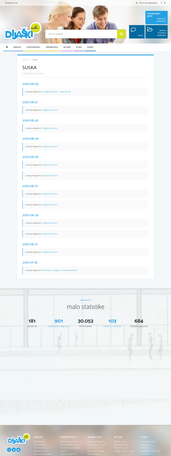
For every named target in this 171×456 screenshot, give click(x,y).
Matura (67, 47)
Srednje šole (52, 47)
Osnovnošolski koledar (69, 445)
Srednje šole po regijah (96, 445)
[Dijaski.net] (22, 32)
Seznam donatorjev (42, 448)
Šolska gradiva (40, 442)
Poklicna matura (121, 448)
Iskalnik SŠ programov (96, 442)
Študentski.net (11, 3)
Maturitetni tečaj (121, 445)
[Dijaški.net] (18, 440)
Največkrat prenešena (43, 454)
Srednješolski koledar (96, 451)
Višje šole (144, 454)
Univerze (144, 448)
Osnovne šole (33, 47)
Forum (90, 47)
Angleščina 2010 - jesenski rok (57, 92)
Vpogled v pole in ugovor (124, 451)
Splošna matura (120, 442)
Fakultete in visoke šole (150, 451)
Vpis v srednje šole (95, 448)
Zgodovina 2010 (50, 110)
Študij (79, 47)
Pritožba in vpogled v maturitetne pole (60, 270)
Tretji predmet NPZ (68, 454)
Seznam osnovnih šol (69, 442)
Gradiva (17, 47)
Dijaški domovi (93, 454)
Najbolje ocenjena (41, 451)
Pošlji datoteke (40, 445)
